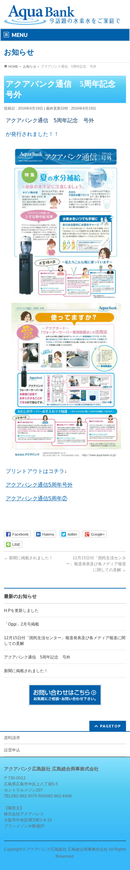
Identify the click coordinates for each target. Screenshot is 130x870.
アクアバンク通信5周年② (36, 498)
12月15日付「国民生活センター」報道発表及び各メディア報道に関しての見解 (96, 564)
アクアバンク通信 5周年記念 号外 (37, 657)
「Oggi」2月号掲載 (21, 624)
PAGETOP (110, 726)
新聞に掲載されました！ (28, 558)
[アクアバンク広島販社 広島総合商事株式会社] (62, 17)
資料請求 (12, 737)
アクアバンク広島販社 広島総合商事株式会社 (67, 849)
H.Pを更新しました (21, 610)
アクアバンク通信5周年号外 (39, 485)
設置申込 (12, 750)
